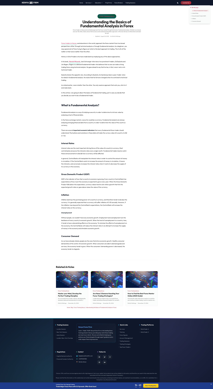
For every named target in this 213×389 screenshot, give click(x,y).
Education (98, 3)
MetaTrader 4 (145, 329)
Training (122, 332)
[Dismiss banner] (211, 384)
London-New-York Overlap (65, 338)
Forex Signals (124, 335)
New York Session (62, 332)
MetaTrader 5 (145, 332)
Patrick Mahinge (116, 36)
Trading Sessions (130, 3)
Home (81, 3)
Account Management (126, 338)
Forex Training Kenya (106, 17)
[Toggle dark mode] (177, 2)
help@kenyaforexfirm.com (86, 356)
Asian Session (61, 335)
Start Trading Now (150, 386)
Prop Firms (108, 3)
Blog (72, 307)
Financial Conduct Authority (65, 359)
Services (88, 3)
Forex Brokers (118, 3)
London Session (61, 329)
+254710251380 (83, 359)
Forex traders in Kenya (68, 43)
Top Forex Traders (125, 347)
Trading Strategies (125, 344)
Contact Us (186, 3)
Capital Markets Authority (64, 356)
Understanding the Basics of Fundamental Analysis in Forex (101, 307)
